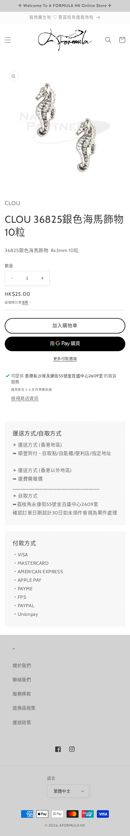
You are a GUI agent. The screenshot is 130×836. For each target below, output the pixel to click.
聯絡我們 (22, 679)
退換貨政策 (24, 708)
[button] (8, 40)
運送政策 (22, 722)
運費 (25, 302)
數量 (9, 265)
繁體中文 (62, 791)
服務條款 (22, 694)
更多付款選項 (65, 358)
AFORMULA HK (72, 825)
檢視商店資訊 (25, 398)
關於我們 (22, 665)
